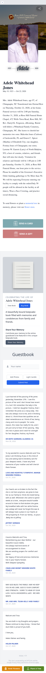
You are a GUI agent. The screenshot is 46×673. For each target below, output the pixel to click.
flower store (29, 206)
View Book (12, 305)
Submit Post (23, 382)
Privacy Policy (16, 663)
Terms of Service (29, 663)
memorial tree (31, 203)
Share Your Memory (15, 342)
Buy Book (24, 305)
